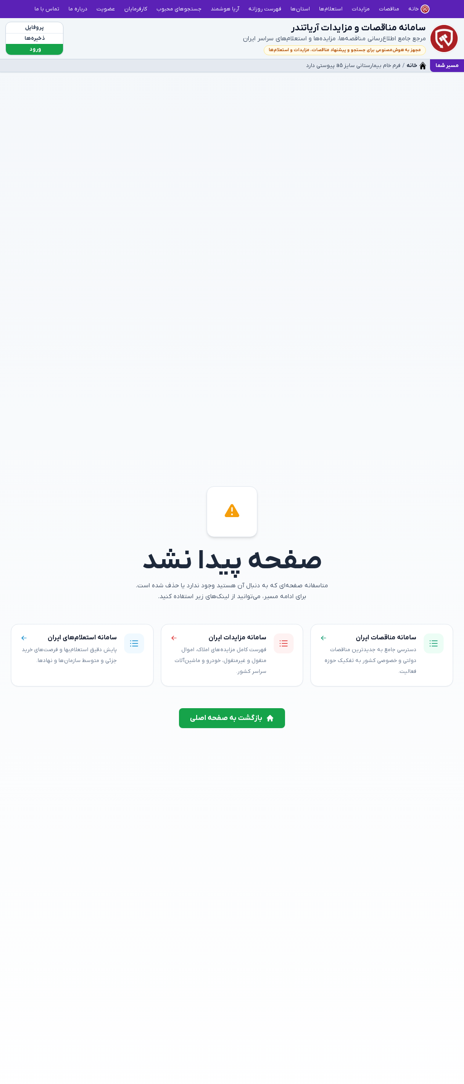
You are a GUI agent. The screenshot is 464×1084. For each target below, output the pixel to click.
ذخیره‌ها (34, 38)
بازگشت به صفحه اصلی (226, 718)
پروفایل (34, 27)
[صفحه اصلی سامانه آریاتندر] (444, 38)
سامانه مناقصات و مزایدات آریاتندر (358, 28)
